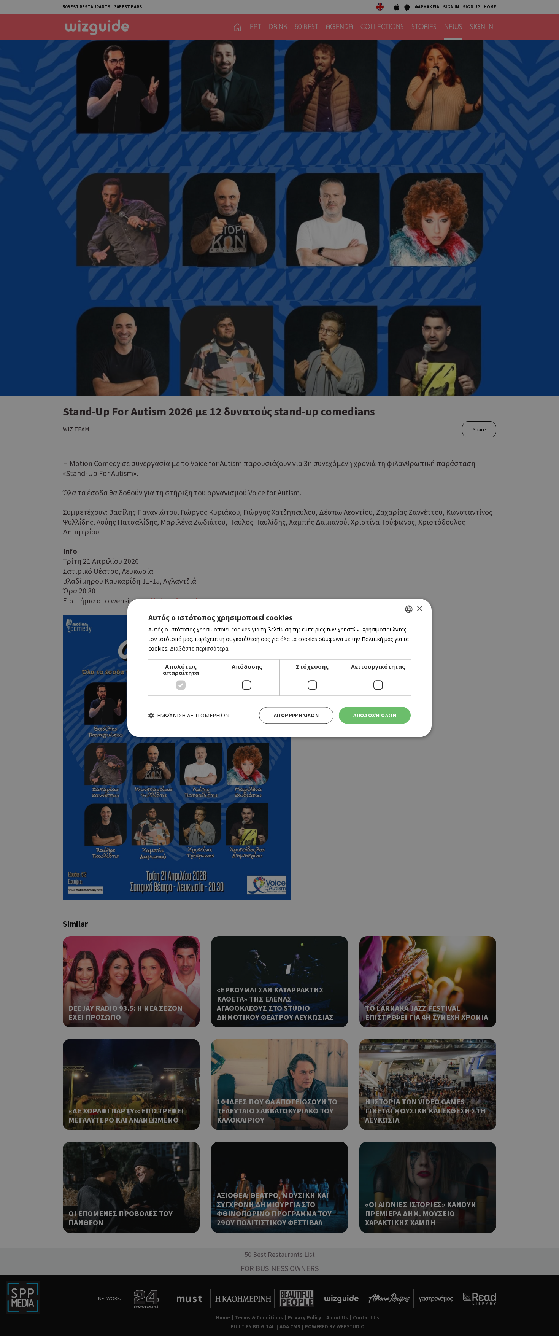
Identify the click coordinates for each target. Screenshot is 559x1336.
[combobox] (409, 609)
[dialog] (279, 668)
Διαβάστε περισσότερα (199, 648)
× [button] (419, 609)
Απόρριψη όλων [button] (296, 715)
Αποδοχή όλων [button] (374, 715)
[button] (188, 715)
